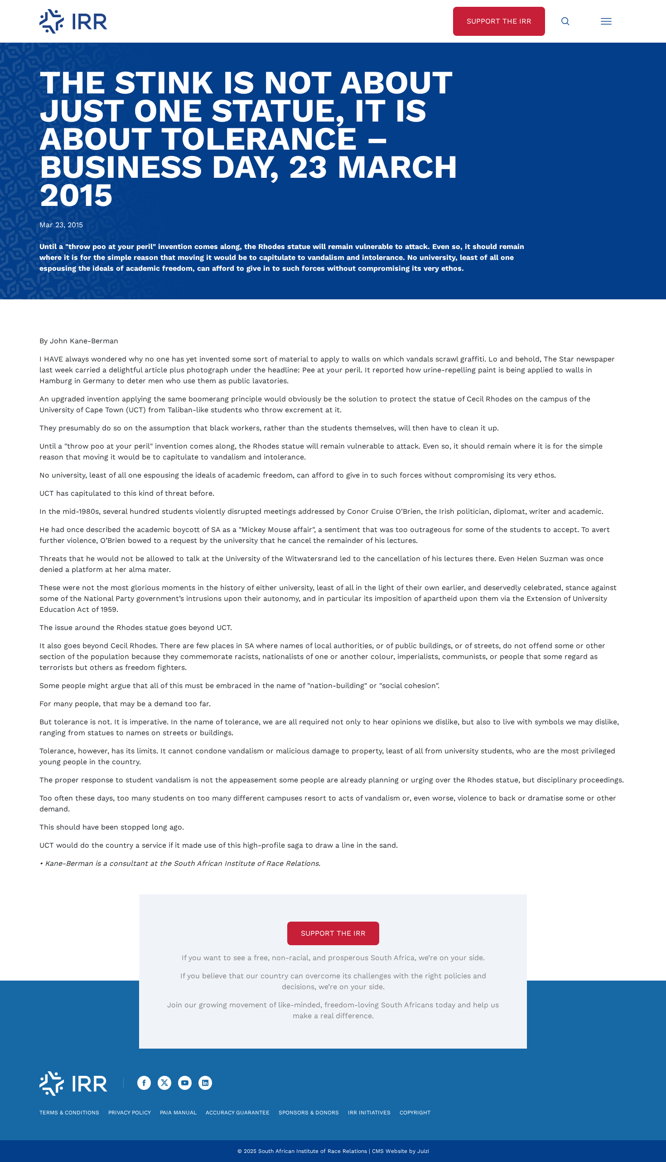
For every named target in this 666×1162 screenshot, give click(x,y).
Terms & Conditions (69, 1112)
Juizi (423, 1151)
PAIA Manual (178, 1112)
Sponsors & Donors (309, 1112)
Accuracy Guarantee (238, 1112)
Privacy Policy (129, 1112)
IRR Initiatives (369, 1112)
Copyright (415, 1112)
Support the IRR (333, 933)
